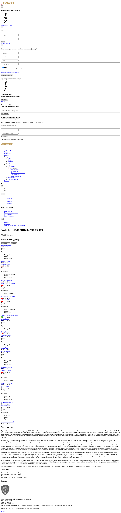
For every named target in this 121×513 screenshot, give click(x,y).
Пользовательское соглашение (10, 72)
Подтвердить (4, 113)
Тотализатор (12, 166)
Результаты (14, 171)
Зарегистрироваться (6, 75)
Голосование (15, 169)
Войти (3, 41)
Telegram (9, 201)
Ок (2, 219)
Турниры (7, 224)
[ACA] (8, 4)
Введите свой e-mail (8, 110)
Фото (9, 158)
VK (9, 163)
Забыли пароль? (5, 43)
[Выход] (1, 4)
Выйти (3, 101)
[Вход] (1, 184)
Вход (2, 25)
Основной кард (5, 243)
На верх (3, 511)
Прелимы (13, 243)
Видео (10, 160)
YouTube (10, 161)
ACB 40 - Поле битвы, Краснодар (14, 225)
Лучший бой (11, 177)
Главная (6, 222)
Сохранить (4, 99)
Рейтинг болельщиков (18, 173)
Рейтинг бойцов (13, 179)
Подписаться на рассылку (14, 68)
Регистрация (8, 25)
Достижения (15, 174)
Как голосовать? (16, 176)
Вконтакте (10, 198)
